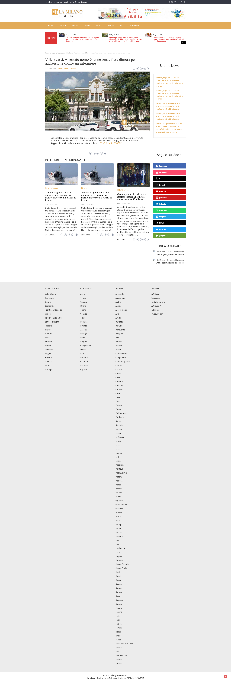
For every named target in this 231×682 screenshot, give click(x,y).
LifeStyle (110, 25)
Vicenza (119, 659)
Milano (83, 306)
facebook (163, 166)
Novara (119, 492)
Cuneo (118, 393)
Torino (83, 298)
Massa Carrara (121, 472)
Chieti (118, 373)
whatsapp (163, 210)
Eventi (98, 25)
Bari (82, 353)
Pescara (119, 532)
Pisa (117, 540)
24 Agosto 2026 (124, 204)
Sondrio (119, 604)
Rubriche (155, 310)
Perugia (83, 333)
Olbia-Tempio (121, 504)
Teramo (119, 612)
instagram (163, 172)
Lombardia (49, 306)
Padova (119, 512)
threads (162, 185)
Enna (118, 397)
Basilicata (49, 357)
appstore (162, 229)
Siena (118, 596)
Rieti (118, 572)
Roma (82, 337)
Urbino (119, 635)
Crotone (119, 389)
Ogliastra (119, 500)
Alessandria (120, 298)
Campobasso (85, 345)
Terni (118, 616)
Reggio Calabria (122, 564)
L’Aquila (83, 341)
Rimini (118, 576)
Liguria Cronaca (70, 68)
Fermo (118, 401)
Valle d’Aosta (50, 294)
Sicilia (47, 365)
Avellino (119, 317)
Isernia (118, 433)
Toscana (48, 325)
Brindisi (119, 349)
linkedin (162, 204)
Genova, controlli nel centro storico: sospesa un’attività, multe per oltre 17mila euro (131, 197)
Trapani (119, 624)
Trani (118, 620)
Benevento (120, 329)
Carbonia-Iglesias (123, 361)
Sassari (119, 588)
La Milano (49, 2)
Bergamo (119, 333)
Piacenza (119, 536)
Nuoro (118, 496)
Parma (118, 516)
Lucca (118, 461)
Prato (118, 552)
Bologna (83, 321)
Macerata (120, 465)
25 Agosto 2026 (52, 205)
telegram (163, 216)
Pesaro (118, 528)
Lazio (47, 337)
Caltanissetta (121, 353)
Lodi (117, 457)
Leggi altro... (50, 235)
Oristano (119, 508)
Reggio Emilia (121, 568)
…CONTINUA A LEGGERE (109, 143)
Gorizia (118, 421)
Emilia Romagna (52, 321)
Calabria (48, 361)
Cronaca (62, 25)
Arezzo (118, 306)
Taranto (119, 608)
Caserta (119, 365)
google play (163, 235)
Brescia (119, 345)
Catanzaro (84, 361)
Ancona (83, 329)
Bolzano (119, 341)
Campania (49, 349)
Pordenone (120, 548)
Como (118, 377)
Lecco (118, 449)
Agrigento (120, 294)
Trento (83, 310)
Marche (48, 329)
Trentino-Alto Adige (53, 310)
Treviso (119, 627)
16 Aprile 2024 (51, 68)
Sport (122, 25)
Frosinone (120, 417)
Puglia (48, 353)
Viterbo (119, 663)
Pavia (118, 520)
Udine (118, 631)
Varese (118, 639)
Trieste (83, 317)
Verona (119, 651)
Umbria (48, 333)
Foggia (118, 409)
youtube (162, 191)
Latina (118, 441)
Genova (83, 302)
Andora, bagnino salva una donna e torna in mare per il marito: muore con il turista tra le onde (60, 196)
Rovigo (118, 580)
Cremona (119, 385)
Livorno (119, 453)
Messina (119, 488)
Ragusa (119, 556)
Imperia (119, 429)
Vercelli (119, 647)
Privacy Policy (157, 314)
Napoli (83, 349)
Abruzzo (48, 341)
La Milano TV (82, 2)
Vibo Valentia (121, 655)
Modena (119, 480)
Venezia (83, 314)
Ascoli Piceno (121, 310)
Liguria (60, 68)
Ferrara (119, 405)
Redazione (58, 2)
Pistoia (118, 544)
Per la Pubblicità (70, 2)
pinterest (163, 197)
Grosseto (119, 425)
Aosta (82, 294)
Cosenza (119, 381)
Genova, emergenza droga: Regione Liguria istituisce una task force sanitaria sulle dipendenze (169, 39)
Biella (118, 337)
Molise (48, 345)
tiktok (161, 223)
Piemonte (49, 298)
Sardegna (49, 369)
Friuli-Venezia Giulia (53, 317)
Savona (119, 592)
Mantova (119, 469)
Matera (119, 476)
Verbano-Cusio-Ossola (125, 643)
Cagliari (83, 369)
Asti (117, 314)
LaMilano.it (135, 25)
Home (50, 25)
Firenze (83, 325)
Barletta (119, 321)
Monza (118, 484)
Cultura (87, 25)
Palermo (84, 365)
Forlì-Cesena (121, 413)
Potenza (84, 357)
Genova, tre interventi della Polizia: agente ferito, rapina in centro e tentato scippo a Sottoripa (82, 39)
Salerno (119, 584)
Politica (74, 25)
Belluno (119, 325)
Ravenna (119, 560)
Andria (118, 302)
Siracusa (119, 600)
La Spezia (120, 437)
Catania (119, 369)
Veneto (48, 314)
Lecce (118, 445)
